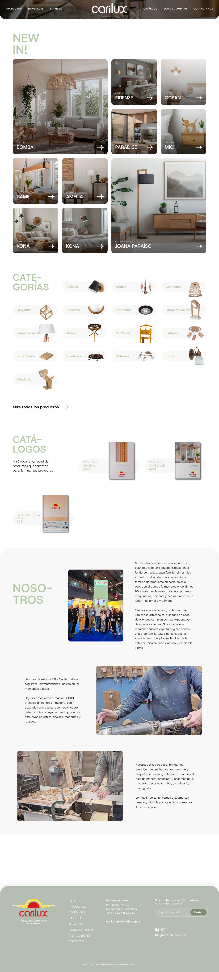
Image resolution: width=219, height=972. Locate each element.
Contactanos (203, 8)
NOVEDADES (77, 912)
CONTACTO (76, 941)
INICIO (72, 901)
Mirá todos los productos (36, 407)
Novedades (36, 8)
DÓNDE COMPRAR (81, 930)
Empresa (56, 8)
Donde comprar (175, 8)
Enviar (198, 912)
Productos (14, 8)
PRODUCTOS (77, 907)
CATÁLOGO (76, 924)
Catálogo (150, 8)
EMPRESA (75, 918)
